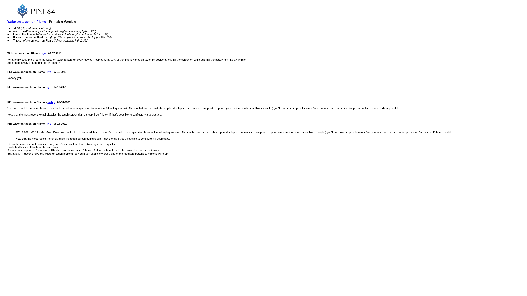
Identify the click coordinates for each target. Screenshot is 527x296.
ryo (44, 53)
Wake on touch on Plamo (26, 21)
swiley (51, 102)
